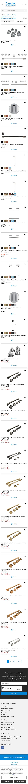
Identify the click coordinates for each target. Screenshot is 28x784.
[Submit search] (24, 10)
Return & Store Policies (7, 716)
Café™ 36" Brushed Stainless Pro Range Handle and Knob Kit (12, 66)
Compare (15, 44)
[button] (2, 4)
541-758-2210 (9, 727)
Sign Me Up (14, 693)
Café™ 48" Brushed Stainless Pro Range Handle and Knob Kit (12, 92)
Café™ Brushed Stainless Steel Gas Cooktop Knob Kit (11, 307)
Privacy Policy (14, 764)
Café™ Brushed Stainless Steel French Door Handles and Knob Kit (13, 170)
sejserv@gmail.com (10, 729)
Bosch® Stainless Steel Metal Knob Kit (8, 40)
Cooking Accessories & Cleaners (7, 16)
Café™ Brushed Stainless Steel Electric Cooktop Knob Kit (11, 118)
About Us (3, 712)
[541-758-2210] (25, 4)
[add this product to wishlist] (25, 27)
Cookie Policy (12, 774)
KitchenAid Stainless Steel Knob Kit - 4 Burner (9, 359)
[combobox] (20, 21)
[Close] (26, 768)
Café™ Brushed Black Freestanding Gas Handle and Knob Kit (12, 144)
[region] (14, 775)
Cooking (13, 14)
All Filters (8, 21)
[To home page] (11, 4)
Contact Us (4, 714)
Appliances (9, 14)
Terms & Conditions (14, 762)
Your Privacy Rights (14, 777)
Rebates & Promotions (7, 708)
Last (19, 661)
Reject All (7, 781)
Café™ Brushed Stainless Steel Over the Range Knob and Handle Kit (14, 335)
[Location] (22, 4)
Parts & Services (5, 710)
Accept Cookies (20, 781)
